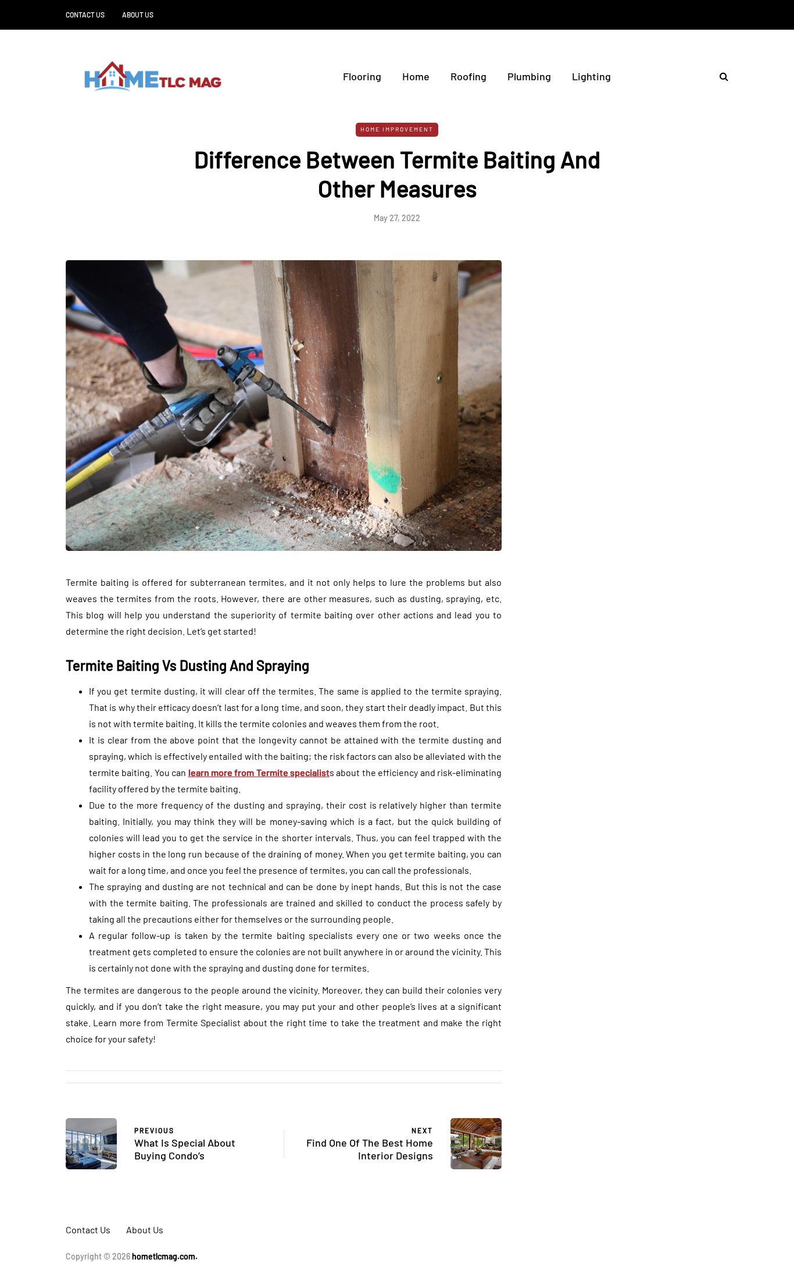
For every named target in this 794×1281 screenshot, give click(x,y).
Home (416, 76)
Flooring (362, 76)
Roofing (468, 76)
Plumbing (529, 76)
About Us (137, 14)
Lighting (591, 76)
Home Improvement (397, 129)
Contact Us (85, 14)
